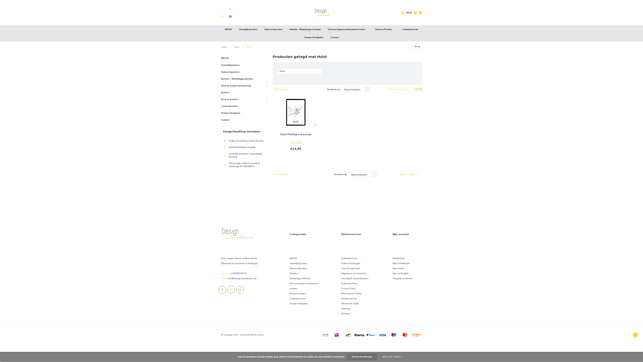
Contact (335, 37)
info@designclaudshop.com (242, 278)
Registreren (399, 258)
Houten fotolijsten (313, 37)
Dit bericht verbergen (362, 357)
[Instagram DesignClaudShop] (231, 289)
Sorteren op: (333, 89)
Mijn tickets (398, 268)
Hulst (248, 47)
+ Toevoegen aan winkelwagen (295, 158)
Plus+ (261, 335)
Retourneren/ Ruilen (351, 293)
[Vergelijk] (230, 8)
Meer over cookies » (392, 357)
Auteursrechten (349, 283)
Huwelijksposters (248, 29)
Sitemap (345, 308)
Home (224, 47)
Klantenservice (349, 298)
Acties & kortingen (350, 263)
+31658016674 (238, 273)
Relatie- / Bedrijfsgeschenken (305, 29)
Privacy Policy (348, 288)
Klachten (345, 313)
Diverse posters (383, 29)
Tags (236, 47)
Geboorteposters (273, 29)
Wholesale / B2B (350, 303)
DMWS (253, 335)
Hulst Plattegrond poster (295, 134)
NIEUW (228, 29)
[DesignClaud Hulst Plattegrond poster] (296, 112)
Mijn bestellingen (401, 263)
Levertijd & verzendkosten (354, 278)
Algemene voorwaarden (354, 273)
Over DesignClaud (350, 268)
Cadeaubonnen (410, 29)
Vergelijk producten (403, 278)
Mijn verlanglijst (401, 273)
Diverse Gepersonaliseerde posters (346, 29)
